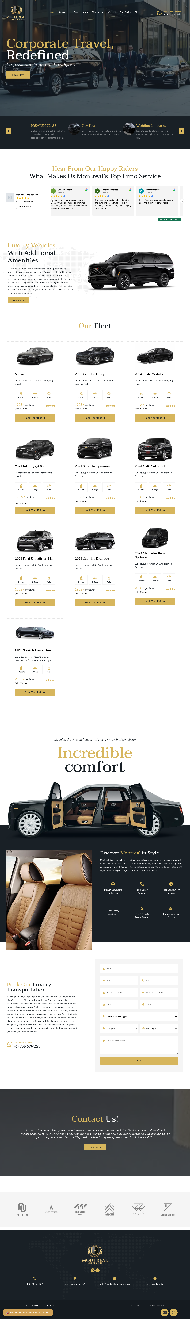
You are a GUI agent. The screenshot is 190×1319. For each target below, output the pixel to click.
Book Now (18, 80)
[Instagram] (97, 1270)
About (85, 12)
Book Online (125, 12)
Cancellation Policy (132, 1305)
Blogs (137, 12)
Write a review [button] (24, 206)
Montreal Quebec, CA (74, 1284)
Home (52, 12)
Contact (112, 12)
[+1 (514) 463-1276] (34, 1278)
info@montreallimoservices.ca (115, 1284)
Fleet (76, 12)
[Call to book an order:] (159, 12)
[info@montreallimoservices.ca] (114, 1278)
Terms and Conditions (155, 1305)
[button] (8, 131)
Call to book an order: (173, 11)
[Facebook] (93, 1270)
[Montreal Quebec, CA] (75, 1278)
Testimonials (98, 12)
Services (62, 12)
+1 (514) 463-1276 (35, 1284)
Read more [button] (147, 212)
